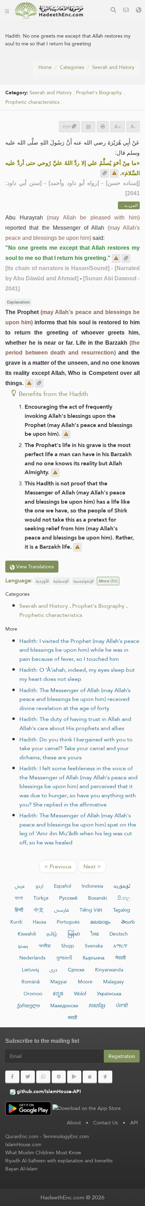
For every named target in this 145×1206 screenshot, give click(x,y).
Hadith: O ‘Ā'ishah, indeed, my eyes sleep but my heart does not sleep (77, 674)
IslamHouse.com (23, 1144)
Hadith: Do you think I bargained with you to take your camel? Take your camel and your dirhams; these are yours (76, 748)
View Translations (34, 566)
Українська (109, 993)
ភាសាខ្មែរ (97, 1005)
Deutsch (118, 933)
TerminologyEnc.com (66, 1136)
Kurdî (16, 921)
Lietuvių (30, 969)
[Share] (88, 126)
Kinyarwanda (109, 969)
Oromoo (33, 993)
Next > (92, 866)
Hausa (39, 921)
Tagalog (121, 909)
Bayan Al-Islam (21, 1168)
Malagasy (113, 981)
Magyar (58, 981)
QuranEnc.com (21, 1136)
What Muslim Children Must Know (43, 1152)
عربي (20, 886)
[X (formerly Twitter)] (28, 1077)
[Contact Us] (126, 10)
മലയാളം (100, 921)
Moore (85, 981)
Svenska (94, 945)
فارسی (61, 909)
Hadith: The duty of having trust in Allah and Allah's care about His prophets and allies (75, 723)
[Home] (7, 10)
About (74, 1122)
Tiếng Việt (91, 909)
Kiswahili (27, 933)
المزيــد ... (129, 205)
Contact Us (105, 1122)
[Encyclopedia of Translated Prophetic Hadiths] (49, 10)
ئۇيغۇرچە (122, 886)
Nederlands (32, 957)
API (134, 1122)
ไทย (94, 933)
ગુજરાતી (64, 957)
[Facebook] (12, 1077)
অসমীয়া (45, 945)
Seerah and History (113, 67)
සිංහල (124, 897)
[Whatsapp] (43, 1077)
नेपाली (120, 957)
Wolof (80, 993)
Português (68, 921)
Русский (68, 897)
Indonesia (92, 886)
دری (53, 969)
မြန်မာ (74, 933)
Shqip (67, 945)
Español (62, 886)
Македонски (64, 1005)
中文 (39, 909)
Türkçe (41, 897)
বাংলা (19, 897)
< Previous (57, 866)
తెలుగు (128, 921)
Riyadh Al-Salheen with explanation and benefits (59, 1160)
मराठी (72, 1017)
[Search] (113, 10)
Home (45, 67)
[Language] (138, 10)
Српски (76, 969)
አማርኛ (120, 945)
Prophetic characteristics (32, 102)
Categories (72, 67)
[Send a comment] (114, 173)
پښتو (23, 945)
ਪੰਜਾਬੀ (122, 1005)
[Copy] (104, 173)
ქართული (28, 1005)
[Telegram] (59, 1077)
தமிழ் (51, 933)
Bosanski (97, 897)
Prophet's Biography (99, 92)
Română (30, 981)
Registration (121, 1056)
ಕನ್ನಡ (58, 993)
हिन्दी (19, 909)
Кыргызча (94, 957)
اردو (39, 886)
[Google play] (74, 1077)
